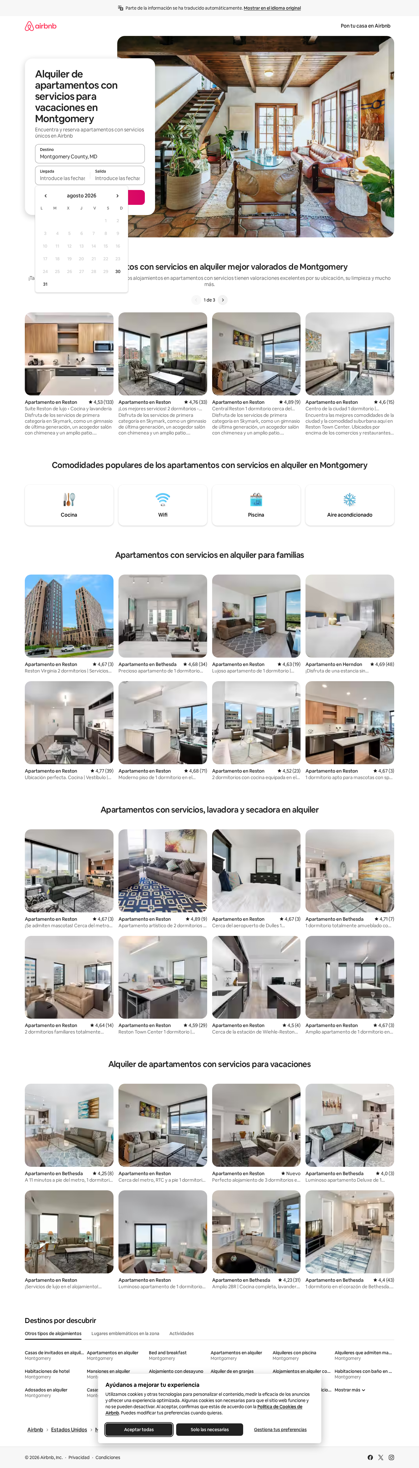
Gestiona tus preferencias (280, 1429)
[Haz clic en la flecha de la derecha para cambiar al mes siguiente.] (117, 196)
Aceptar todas (139, 1429)
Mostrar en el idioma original (272, 8)
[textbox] (62, 178)
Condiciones (108, 1457)
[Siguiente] (223, 300)
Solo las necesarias (209, 1429)
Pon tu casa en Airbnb (365, 26)
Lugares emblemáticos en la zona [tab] (125, 1333)
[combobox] (90, 156)
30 (118, 271)
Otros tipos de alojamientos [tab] (53, 1333)
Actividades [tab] (181, 1333)
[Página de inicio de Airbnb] (40, 26)
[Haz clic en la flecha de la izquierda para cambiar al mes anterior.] (46, 196)
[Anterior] (196, 300)
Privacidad (79, 1457)
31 (45, 284)
